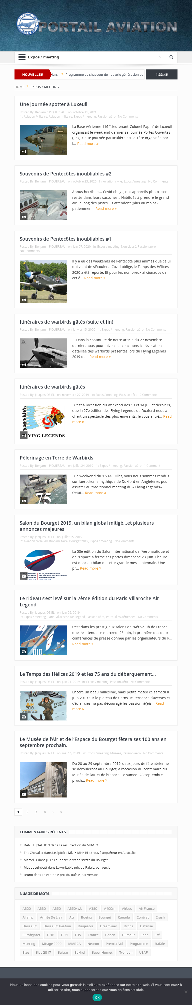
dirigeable (85, 926)
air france (146, 908)
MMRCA (74, 944)
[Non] (185, 991)
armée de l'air (51, 917)
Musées (115, 753)
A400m (109, 908)
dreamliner (108, 926)
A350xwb (75, 908)
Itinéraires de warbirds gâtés (52, 387)
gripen (110, 935)
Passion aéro (107, 116)
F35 (78, 935)
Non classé (128, 246)
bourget (104, 917)
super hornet (102, 952)
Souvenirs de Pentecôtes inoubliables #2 (66, 173)
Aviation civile (112, 181)
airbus (127, 908)
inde (145, 935)
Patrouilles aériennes (121, 617)
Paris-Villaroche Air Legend (66, 617)
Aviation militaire (60, 116)
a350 (56, 908)
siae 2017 (43, 952)
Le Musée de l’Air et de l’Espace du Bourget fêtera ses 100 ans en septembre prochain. (93, 742)
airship (27, 917)
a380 (93, 908)
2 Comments (149, 395)
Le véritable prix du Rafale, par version (84, 867)
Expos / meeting (85, 116)
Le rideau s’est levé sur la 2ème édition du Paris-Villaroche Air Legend (89, 601)
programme (139, 944)
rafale (160, 944)
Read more (86, 143)
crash (160, 917)
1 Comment (152, 466)
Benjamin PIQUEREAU (50, 112)
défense (146, 926)
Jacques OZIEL (44, 395)
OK (97, 997)
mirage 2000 (52, 944)
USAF (143, 952)
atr (71, 917)
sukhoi (79, 952)
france (93, 935)
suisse (63, 952)
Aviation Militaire (35, 116)
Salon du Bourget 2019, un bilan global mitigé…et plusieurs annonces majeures (87, 526)
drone (128, 926)
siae (25, 952)
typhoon (125, 952)
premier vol (114, 944)
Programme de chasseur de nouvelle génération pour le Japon (94, 74)
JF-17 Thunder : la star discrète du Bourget (77, 860)
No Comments (128, 116)
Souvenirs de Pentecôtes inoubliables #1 (66, 239)
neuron (93, 944)
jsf (157, 935)
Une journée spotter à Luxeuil (53, 104)
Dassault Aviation (57, 926)
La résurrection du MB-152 (78, 845)
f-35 (64, 935)
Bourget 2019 (78, 541)
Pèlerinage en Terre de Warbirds (56, 457)
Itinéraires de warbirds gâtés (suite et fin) (66, 322)
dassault (29, 926)
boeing (86, 917)
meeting (28, 944)
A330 (42, 908)
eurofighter (31, 935)
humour (128, 935)
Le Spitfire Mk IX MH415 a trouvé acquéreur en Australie (94, 852)
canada (124, 917)
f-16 (50, 935)
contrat (143, 917)
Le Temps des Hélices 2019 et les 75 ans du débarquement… (88, 674)
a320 (26, 908)
